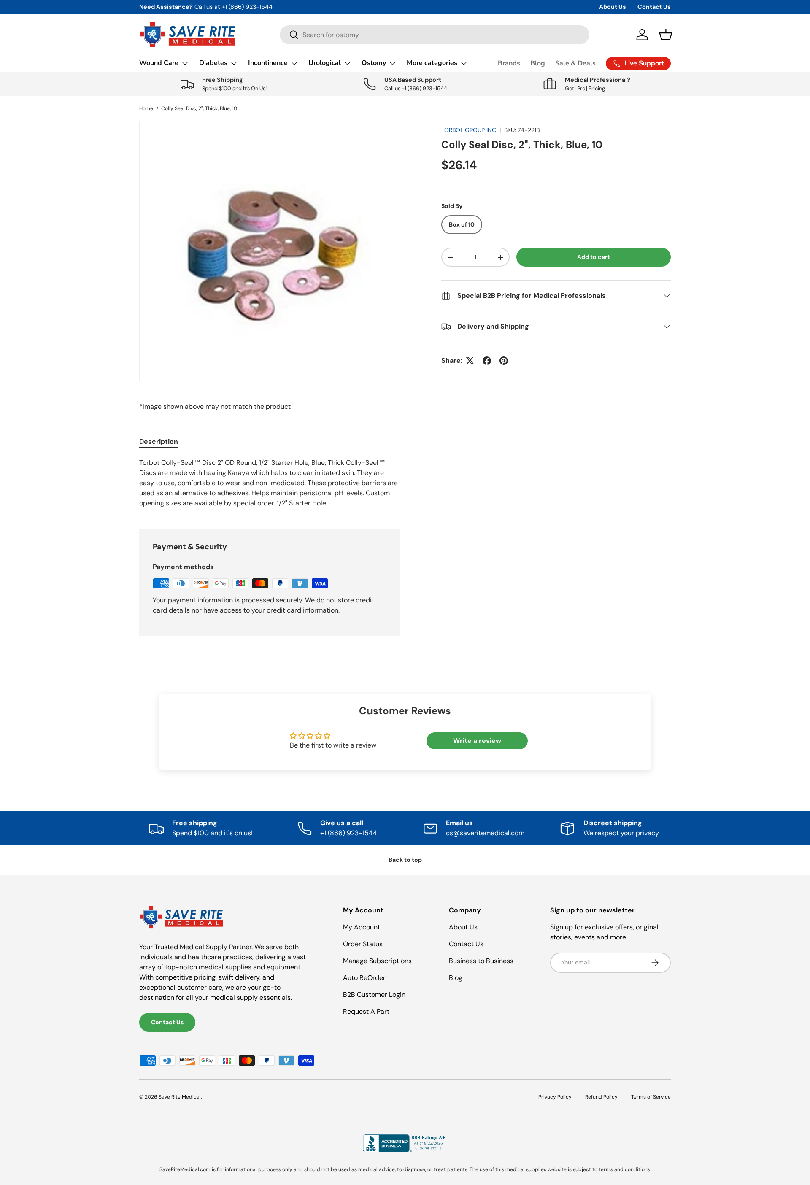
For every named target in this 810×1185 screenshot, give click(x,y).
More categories (432, 62)
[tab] (158, 441)
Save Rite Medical (180, 1096)
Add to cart (593, 257)
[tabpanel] (269, 483)
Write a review (477, 740)
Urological (324, 62)
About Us (612, 7)
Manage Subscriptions (377, 960)
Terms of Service (651, 1096)
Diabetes (213, 62)
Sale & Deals (575, 63)
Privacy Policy (555, 1096)
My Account (361, 927)
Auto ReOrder (364, 977)
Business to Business (481, 960)
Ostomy (374, 62)
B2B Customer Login (374, 994)
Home (146, 108)
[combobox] (434, 34)
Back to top (405, 860)
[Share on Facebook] (486, 360)
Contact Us (654, 7)
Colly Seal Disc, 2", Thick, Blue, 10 (199, 108)
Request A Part (366, 1011)
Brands (509, 63)
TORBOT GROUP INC (468, 130)
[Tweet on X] (470, 360)
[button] (665, 34)
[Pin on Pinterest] (503, 360)
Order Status (363, 943)
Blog (537, 63)
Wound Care (158, 62)
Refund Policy (601, 1096)
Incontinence (268, 62)
